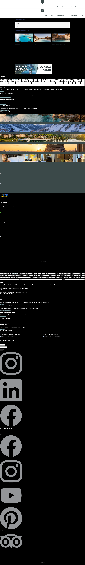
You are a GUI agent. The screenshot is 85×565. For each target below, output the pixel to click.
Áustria (31, 79)
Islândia (75, 81)
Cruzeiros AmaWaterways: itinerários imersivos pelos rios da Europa (12, 143)
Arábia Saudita (15, 79)
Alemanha (9, 79)
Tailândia (78, 83)
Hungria (48, 81)
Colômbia (62, 79)
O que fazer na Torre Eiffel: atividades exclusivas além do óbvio (12, 153)
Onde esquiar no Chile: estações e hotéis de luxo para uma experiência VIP (14, 192)
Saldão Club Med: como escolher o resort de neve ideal (10, 172)
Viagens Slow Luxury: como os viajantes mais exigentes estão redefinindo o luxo (15, 182)
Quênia (33, 83)
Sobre (52, 6)
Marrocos (2, 83)
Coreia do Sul (68, 79)
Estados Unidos (25, 81)
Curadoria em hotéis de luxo (73, 6)
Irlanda (71, 81)
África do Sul (3, 79)
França (35, 81)
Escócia (9, 81)
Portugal (25, 83)
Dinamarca (78, 79)
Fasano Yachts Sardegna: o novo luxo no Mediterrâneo (10, 123)
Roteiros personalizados (61, 6)
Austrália (26, 79)
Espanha (19, 81)
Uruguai (20, 279)
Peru (22, 83)
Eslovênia (14, 81)
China (58, 79)
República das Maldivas (50, 83)
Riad (18, 26)
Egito (83, 79)
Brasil (43, 79)
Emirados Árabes (3, 81)
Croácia (73, 79)
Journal (83, 6)
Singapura (66, 83)
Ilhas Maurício (54, 81)
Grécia (39, 81)
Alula (18, 23)
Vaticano (63, 279)
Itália (83, 81)
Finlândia (31, 81)
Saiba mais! (59, 284)
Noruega (18, 83)
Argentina (21, 79)
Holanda (43, 81)
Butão (47, 79)
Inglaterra (66, 81)
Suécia (70, 83)
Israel (79, 81)
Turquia (82, 83)
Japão (59, 81)
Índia (62, 81)
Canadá (50, 79)
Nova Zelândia (12, 83)
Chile (55, 79)
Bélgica (35, 79)
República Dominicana (40, 83)
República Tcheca (59, 83)
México (6, 83)
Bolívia (39, 79)
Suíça (74, 83)
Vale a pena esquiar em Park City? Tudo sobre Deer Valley (11, 133)
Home (46, 6)
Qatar (29, 83)
